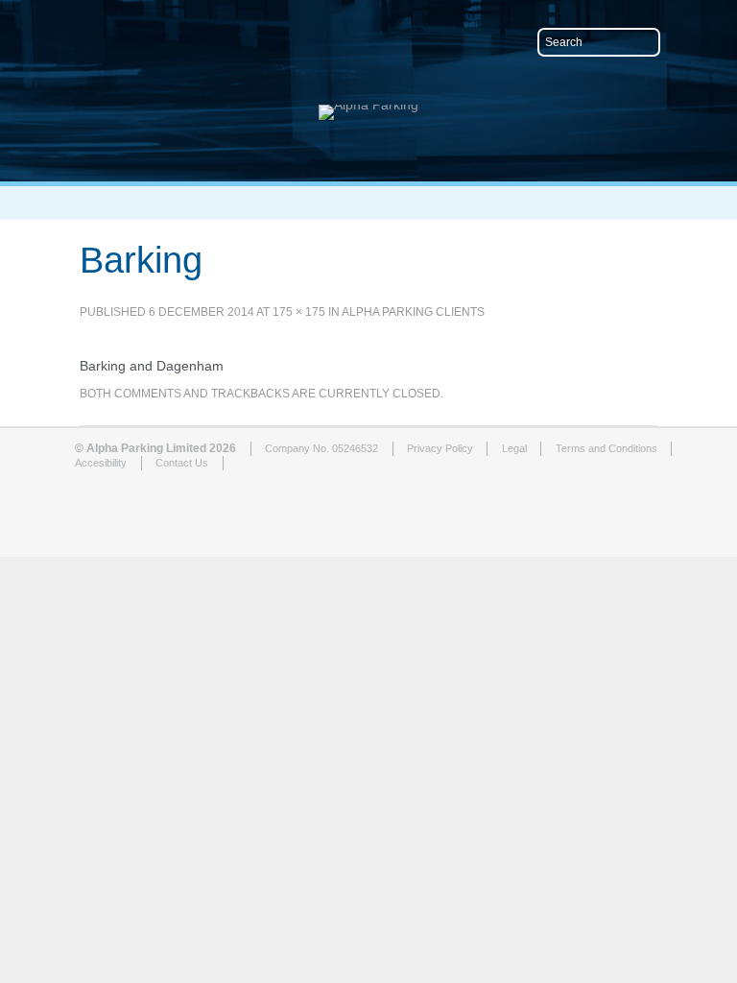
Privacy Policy (440, 448)
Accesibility (101, 462)
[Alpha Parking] (368, 104)
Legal (514, 448)
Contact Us (181, 462)
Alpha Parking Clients (413, 312)
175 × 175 (299, 312)
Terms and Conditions (606, 448)
